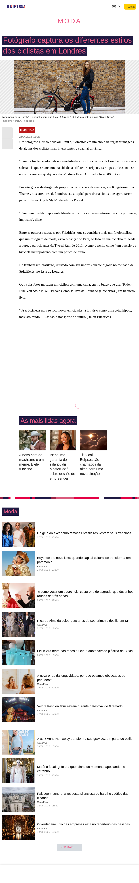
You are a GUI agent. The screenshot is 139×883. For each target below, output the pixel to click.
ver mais (67, 847)
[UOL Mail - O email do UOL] (114, 7)
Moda (69, 21)
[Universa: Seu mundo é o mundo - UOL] (16, 6)
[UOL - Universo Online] (27, 6)
